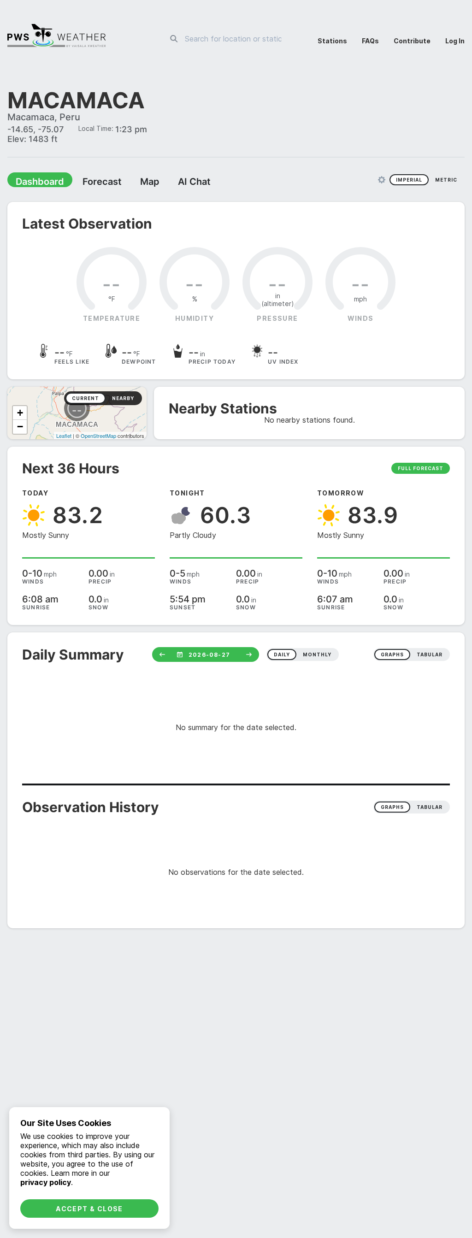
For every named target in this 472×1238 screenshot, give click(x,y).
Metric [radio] (446, 180)
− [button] (20, 427)
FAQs (370, 41)
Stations (332, 41)
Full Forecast (420, 469)
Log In (455, 41)
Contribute (412, 41)
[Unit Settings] (382, 180)
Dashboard (35, 182)
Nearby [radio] (123, 399)
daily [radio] (282, 655)
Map (132, 182)
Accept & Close (89, 1209)
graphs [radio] (392, 655)
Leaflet (63, 436)
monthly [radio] (317, 655)
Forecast (90, 182)
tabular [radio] (429, 655)
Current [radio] (85, 399)
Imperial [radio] (409, 180)
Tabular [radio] (429, 808)
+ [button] (20, 413)
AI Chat (172, 182)
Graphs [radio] (392, 808)
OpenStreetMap (98, 436)
